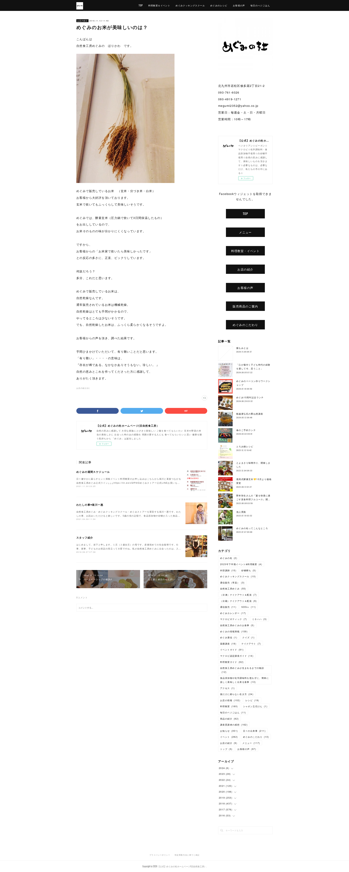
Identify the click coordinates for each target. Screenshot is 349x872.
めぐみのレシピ (218, 5)
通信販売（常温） (232, 582)
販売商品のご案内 (245, 306)
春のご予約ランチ (246, 430)
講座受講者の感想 (234, 724)
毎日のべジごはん (260, 5)
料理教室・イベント (245, 251)
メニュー (245, 232)
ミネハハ (259, 619)
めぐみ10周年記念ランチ (250, 397)
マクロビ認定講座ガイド (236, 655)
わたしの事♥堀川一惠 (89, 504)
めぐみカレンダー (233, 613)
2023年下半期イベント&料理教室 (241, 564)
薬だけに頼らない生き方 (236, 694)
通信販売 (228, 606)
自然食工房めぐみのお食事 (237, 625)
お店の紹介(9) (83, 388)
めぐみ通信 (228, 637)
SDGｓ (248, 606)
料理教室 (229, 706)
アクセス (227, 688)
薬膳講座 (228, 643)
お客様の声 (239, 5)
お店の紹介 (82, 20)
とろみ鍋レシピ (244, 446)
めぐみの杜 (228, 557)
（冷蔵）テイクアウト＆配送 (238, 600)
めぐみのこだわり (245, 325)
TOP (141, 5)
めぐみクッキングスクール (190, 5)
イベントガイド (232, 649)
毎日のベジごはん (233, 712)
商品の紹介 (229, 718)
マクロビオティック (233, 619)
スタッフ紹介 (84, 537)
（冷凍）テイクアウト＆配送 (238, 594)
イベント (229, 736)
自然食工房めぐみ (233, 588)
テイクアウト (251, 643)
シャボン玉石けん (255, 706)
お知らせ (229, 730)
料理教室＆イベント (159, 5)
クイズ (248, 637)
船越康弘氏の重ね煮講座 (249, 413)
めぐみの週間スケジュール (93, 472)
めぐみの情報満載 (234, 631)
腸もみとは (242, 347)
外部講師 (228, 570)
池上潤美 (241, 511)
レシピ (252, 700)
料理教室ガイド (232, 661)
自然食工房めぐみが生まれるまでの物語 (242, 669)
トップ (226, 748)
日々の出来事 (254, 730)
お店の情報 (230, 700)
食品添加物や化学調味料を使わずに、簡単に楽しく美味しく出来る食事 (244, 679)
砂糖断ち (248, 570)
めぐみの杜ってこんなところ (252, 528)
